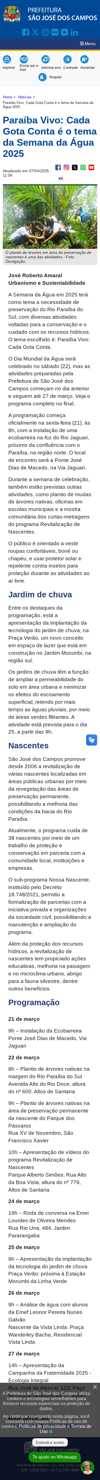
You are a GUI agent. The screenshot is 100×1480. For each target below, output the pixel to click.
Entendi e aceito (50, 1442)
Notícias (25, 97)
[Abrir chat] (87, 1467)
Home (7, 97)
